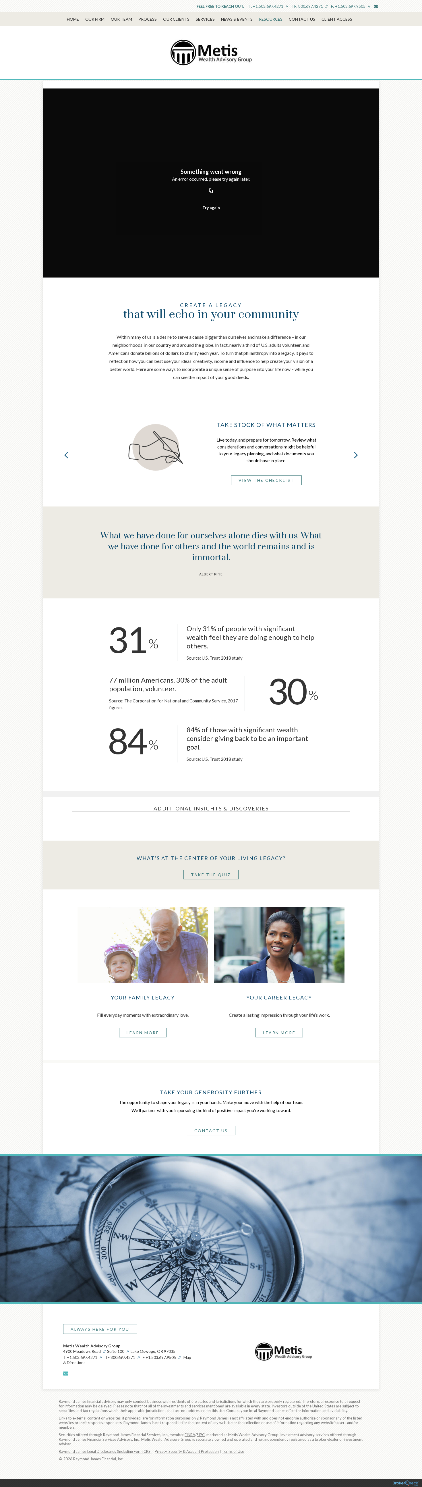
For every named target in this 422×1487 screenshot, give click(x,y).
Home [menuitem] (73, 19)
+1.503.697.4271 (268, 6)
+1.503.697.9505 (350, 6)
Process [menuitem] (147, 19)
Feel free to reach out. (220, 6)
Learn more (143, 1032)
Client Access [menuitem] (337, 19)
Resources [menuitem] (270, 19)
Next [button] (356, 454)
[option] (211, 448)
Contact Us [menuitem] (302, 19)
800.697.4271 (310, 6)
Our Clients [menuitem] (176, 19)
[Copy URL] (211, 191)
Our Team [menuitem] (121, 19)
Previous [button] (66, 454)
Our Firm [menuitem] (94, 19)
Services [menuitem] (205, 19)
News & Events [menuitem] (237, 19)
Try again (211, 207)
